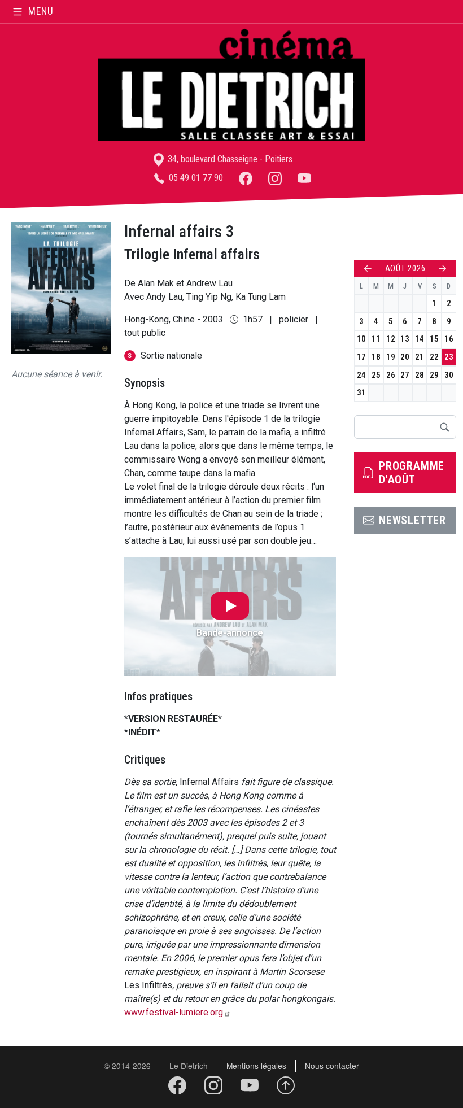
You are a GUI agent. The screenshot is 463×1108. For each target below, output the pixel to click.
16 (448, 339)
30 (448, 375)
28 (419, 375)
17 (361, 357)
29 (434, 375)
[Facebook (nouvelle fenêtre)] (245, 177)
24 (361, 375)
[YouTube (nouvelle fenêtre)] (304, 177)
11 (376, 339)
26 (390, 375)
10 (361, 339)
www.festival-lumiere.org (173, 1012)
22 (434, 357)
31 (361, 392)
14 (419, 339)
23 (448, 357)
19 (390, 357)
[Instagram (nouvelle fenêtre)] (275, 177)
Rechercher (444, 427)
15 (434, 339)
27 (404, 375)
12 (390, 339)
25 (376, 375)
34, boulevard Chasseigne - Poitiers (228, 159)
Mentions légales (256, 1065)
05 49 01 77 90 (195, 177)
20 (404, 357)
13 (404, 339)
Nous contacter (332, 1065)
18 (376, 357)
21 (419, 357)
